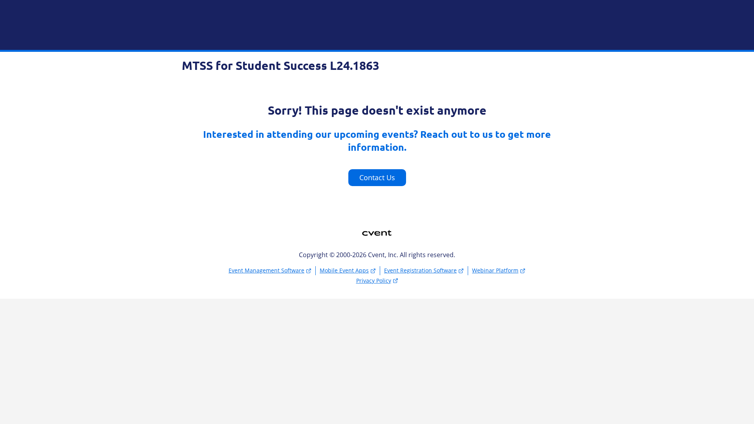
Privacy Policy (373, 280)
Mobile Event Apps (344, 270)
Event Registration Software (420, 270)
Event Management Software (266, 270)
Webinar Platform (495, 270)
